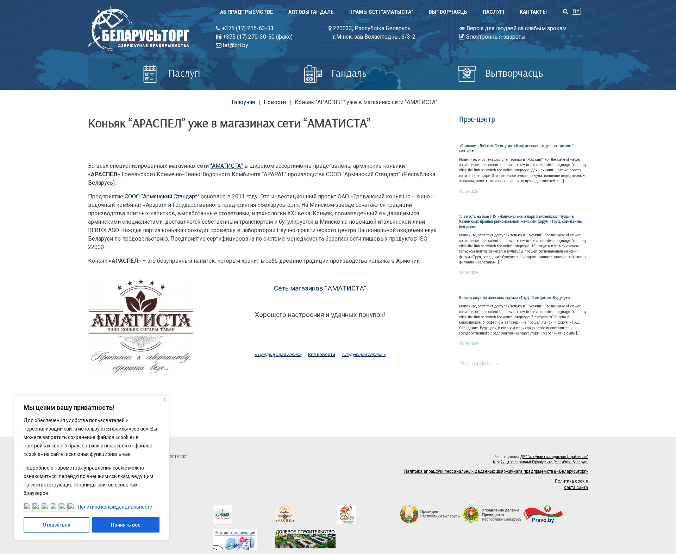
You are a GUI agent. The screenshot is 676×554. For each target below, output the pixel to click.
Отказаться (56, 525)
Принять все (125, 525)
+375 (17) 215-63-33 (247, 28)
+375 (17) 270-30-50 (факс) (257, 36)
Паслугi (493, 12)
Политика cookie (571, 481)
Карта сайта (576, 487)
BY (576, 11)
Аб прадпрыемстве (246, 12)
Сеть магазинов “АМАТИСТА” (320, 288)
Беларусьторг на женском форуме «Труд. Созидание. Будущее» (514, 297)
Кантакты (533, 12)
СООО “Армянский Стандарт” (162, 196)
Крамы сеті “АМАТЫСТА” (381, 12)
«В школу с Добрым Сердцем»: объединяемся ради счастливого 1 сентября (516, 148)
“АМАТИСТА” (226, 166)
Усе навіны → (479, 362)
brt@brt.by (234, 45)
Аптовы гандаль (311, 12)
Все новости (321, 354)
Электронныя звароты (495, 36)
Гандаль (348, 72)
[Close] (164, 399)
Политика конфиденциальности (115, 507)
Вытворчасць (448, 12)
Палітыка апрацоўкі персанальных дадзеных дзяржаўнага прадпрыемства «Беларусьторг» (496, 471)
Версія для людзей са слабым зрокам (516, 28)
